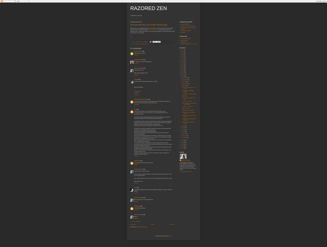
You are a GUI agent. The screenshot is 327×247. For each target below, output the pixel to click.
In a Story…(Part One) (187, 106)
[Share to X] (156, 42)
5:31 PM (136, 63)
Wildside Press (184, 42)
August (184, 85)
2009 (182, 142)
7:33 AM (136, 183)
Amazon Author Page (186, 38)
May (183, 129)
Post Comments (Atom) (142, 226)
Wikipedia (183, 32)
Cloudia (136, 79)
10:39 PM (136, 104)
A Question (184, 96)
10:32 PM (136, 94)
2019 (182, 60)
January (184, 137)
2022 (182, 54)
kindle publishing (145, 43)
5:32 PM (136, 193)
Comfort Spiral (137, 91)
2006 (182, 148)
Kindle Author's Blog (153, 29)
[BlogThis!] (155, 42)
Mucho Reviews (186, 108)
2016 (182, 66)
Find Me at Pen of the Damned (188, 26)
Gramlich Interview (138, 43)
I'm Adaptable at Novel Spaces (189, 94)
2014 (182, 70)
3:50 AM (136, 164)
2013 (182, 72)
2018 (182, 62)
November (185, 79)
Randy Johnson (138, 51)
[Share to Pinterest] (160, 42)
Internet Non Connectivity (188, 110)
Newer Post (133, 224)
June (183, 127)
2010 (182, 140)
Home (152, 224)
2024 (182, 50)
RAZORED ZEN (148, 8)
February (184, 135)
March (184, 133)
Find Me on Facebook (186, 30)
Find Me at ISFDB (185, 24)
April (183, 131)
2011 (182, 76)
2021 (182, 56)
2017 (182, 64)
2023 (182, 52)
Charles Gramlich (138, 68)
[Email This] (153, 42)
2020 (182, 58)
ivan (135, 109)
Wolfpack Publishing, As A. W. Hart (189, 43)
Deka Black (137, 160)
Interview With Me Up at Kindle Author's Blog (148, 25)
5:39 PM (136, 75)
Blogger (170, 236)
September (185, 83)
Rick (135, 187)
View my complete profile (185, 171)
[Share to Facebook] (158, 42)
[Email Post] (150, 41)
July (183, 125)
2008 (182, 144)
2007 (182, 146)
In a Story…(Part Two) (187, 101)
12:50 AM (136, 156)
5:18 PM (136, 55)
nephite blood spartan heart (140, 99)
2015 (182, 68)
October (184, 81)
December (185, 77)
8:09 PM (136, 218)
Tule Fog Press (184, 40)
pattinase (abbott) (138, 59)
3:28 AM (136, 210)
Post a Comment (136, 221)
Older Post (171, 224)
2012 (182, 74)
